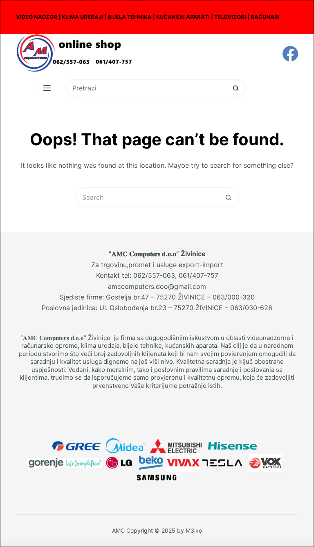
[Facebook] (290, 53)
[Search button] (236, 88)
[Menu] (47, 88)
